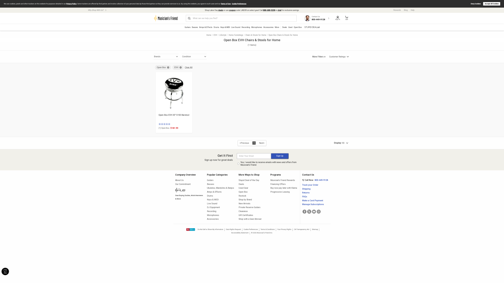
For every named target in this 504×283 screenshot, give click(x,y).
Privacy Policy (71, 4)
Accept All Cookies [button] (492, 4)
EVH (215, 35)
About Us (179, 180)
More (277, 27)
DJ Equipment (213, 207)
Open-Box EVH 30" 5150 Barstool (174, 115)
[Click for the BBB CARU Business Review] (190, 229)
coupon (232, 10)
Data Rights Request (233, 229)
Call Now (314, 180)
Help (412, 10)
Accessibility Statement (240, 233)
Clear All (188, 67)
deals (220, 10)
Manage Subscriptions (313, 204)
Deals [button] (284, 27)
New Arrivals (244, 203)
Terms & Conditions (268, 229)
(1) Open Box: (164, 128)
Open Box (161, 67)
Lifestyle (222, 35)
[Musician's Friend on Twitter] (309, 211)
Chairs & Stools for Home (255, 35)
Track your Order (310, 185)
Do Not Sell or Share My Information (210, 229)
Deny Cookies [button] (476, 4)
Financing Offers (278, 184)
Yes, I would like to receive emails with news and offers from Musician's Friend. (268, 163)
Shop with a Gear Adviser (250, 219)
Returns (306, 192)
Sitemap (315, 229)
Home (208, 35)
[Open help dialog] (5, 271)
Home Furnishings (236, 35)
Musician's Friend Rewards (282, 180)
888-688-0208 (269, 10)
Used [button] (290, 27)
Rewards (397, 10)
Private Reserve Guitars (249, 207)
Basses (195, 27)
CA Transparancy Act (301, 229)
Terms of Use (226, 4)
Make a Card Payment (312, 200)
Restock (242, 196)
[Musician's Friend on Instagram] (318, 211)
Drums (216, 27)
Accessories (268, 27)
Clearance (243, 211)
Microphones (256, 27)
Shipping (306, 189)
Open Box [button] (298, 27)
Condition (186, 56)
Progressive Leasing (280, 192)
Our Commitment (183, 184)
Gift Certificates (246, 215)
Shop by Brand (245, 199)
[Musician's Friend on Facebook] (304, 211)
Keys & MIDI (225, 27)
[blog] (189, 190)
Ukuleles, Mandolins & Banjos (220, 188)
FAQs (304, 196)
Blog (406, 10)
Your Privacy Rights (284, 229)
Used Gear (243, 188)
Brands (157, 56)
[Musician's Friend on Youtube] (314, 211)
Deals (241, 184)
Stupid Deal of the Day (249, 180)
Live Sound (235, 27)
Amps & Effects (205, 27)
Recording (246, 27)
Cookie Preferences (239, 4)
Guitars (188, 27)
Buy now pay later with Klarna (283, 188)
